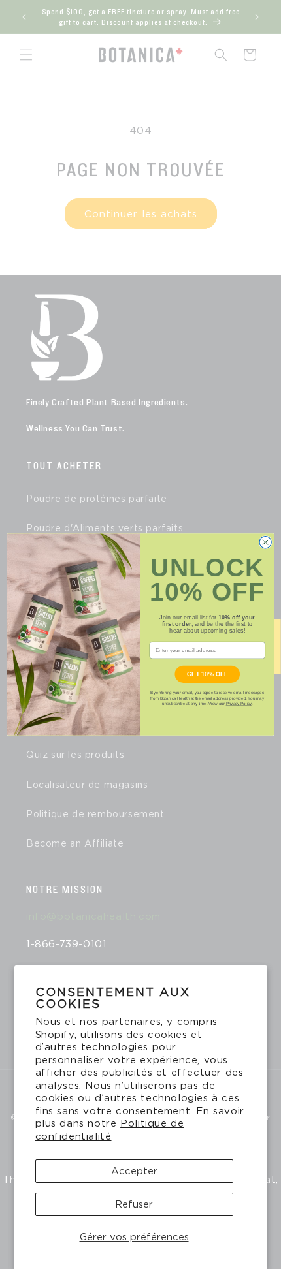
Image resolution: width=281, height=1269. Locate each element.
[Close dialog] (265, 542)
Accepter (134, 1171)
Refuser (134, 1204)
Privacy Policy (239, 703)
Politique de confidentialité (109, 1130)
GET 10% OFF (207, 673)
